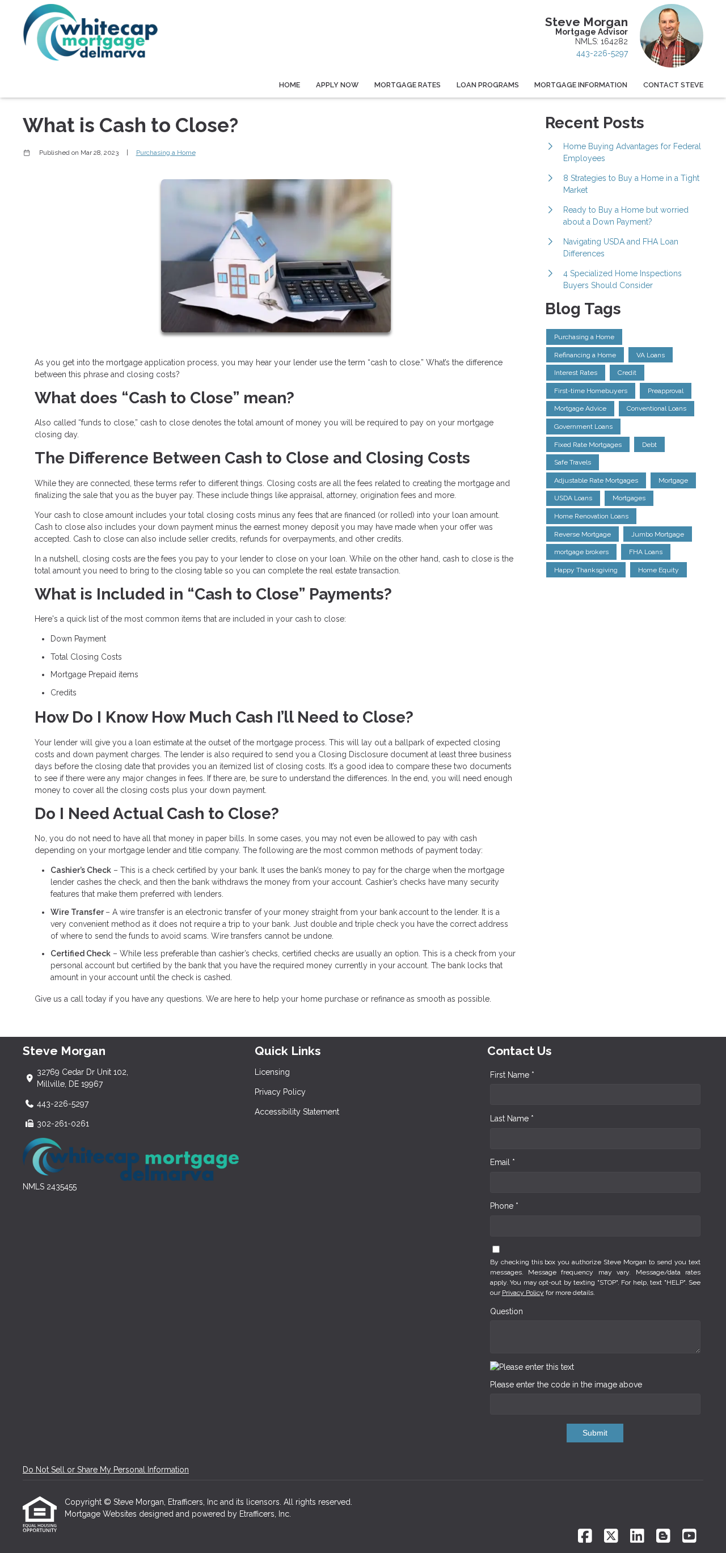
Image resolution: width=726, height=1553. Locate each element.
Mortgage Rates (407, 85)
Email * (502, 1162)
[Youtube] (689, 1536)
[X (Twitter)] (611, 1536)
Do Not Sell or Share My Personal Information (106, 1469)
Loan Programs (488, 85)
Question (506, 1311)
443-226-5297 (602, 53)
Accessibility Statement (297, 1111)
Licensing (272, 1072)
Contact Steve (673, 85)
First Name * (512, 1074)
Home (289, 85)
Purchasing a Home (166, 153)
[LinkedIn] (637, 1536)
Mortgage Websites (102, 1513)
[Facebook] (585, 1536)
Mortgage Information (580, 85)
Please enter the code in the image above (566, 1384)
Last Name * (512, 1118)
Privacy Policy (280, 1091)
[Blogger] (663, 1536)
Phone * (504, 1205)
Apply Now (337, 85)
